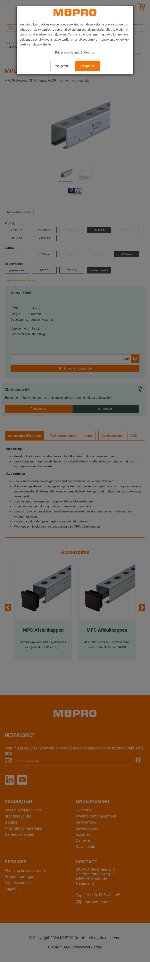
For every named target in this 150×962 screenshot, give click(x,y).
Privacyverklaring (67, 52)
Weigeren (61, 66)
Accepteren (87, 66)
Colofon (89, 52)
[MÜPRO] (75, 12)
